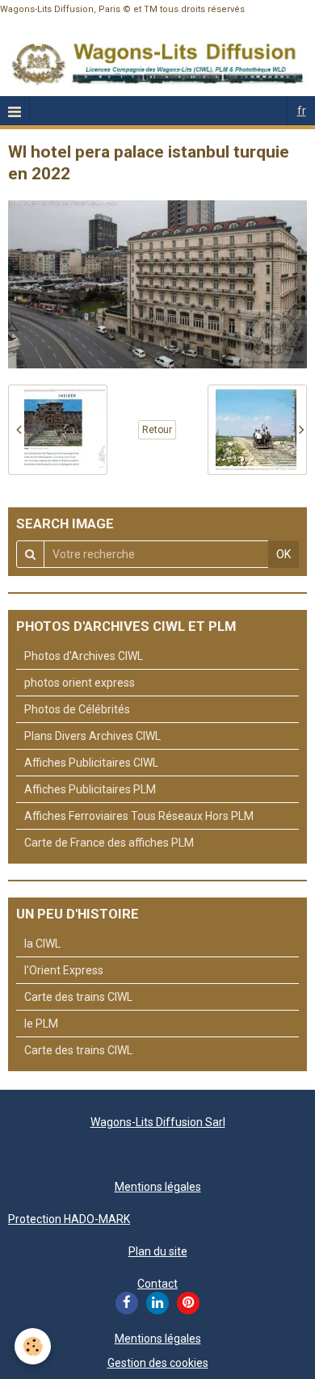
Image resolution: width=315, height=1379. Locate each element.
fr (301, 110)
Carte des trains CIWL (78, 996)
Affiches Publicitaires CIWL (91, 762)
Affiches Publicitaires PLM (90, 789)
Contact (157, 1283)
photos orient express (79, 682)
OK (283, 554)
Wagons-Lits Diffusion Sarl (157, 1122)
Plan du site (157, 1251)
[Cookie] (33, 1346)
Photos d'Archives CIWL (83, 656)
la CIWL (42, 943)
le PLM (41, 1023)
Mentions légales (158, 1186)
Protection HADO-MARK (69, 1219)
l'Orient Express (63, 970)
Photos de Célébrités (77, 709)
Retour (157, 429)
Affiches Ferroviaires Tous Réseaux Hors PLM (139, 815)
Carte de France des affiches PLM (109, 842)
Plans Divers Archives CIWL (92, 735)
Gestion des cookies (157, 1362)
